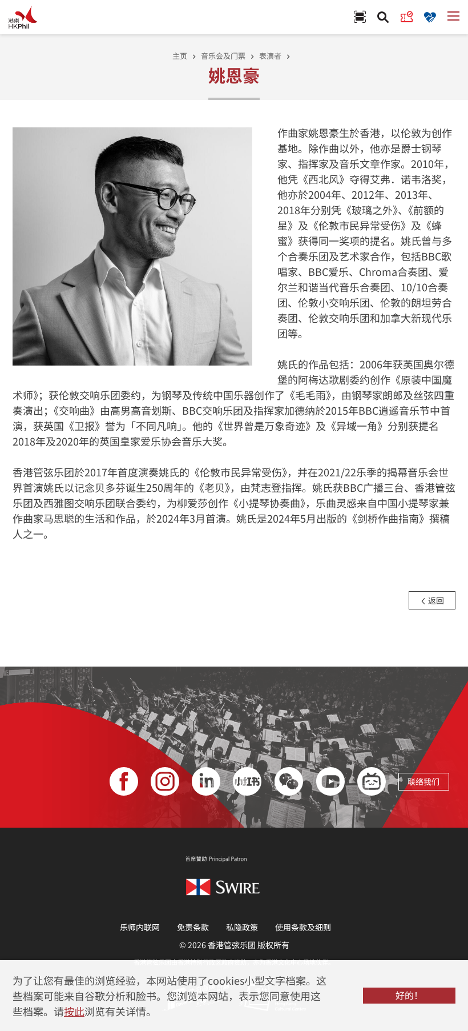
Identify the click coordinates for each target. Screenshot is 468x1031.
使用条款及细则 (303, 927)
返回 (435, 600)
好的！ (409, 995)
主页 (179, 55)
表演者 (270, 55)
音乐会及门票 (223, 55)
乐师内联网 (140, 927)
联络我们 (423, 781)
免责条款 (193, 927)
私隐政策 (242, 927)
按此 (74, 1011)
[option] (133, 245)
